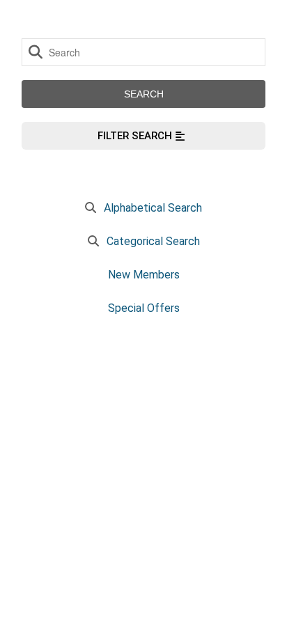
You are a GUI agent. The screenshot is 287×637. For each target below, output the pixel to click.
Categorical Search (153, 241)
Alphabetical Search (153, 207)
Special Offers (144, 308)
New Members (144, 274)
